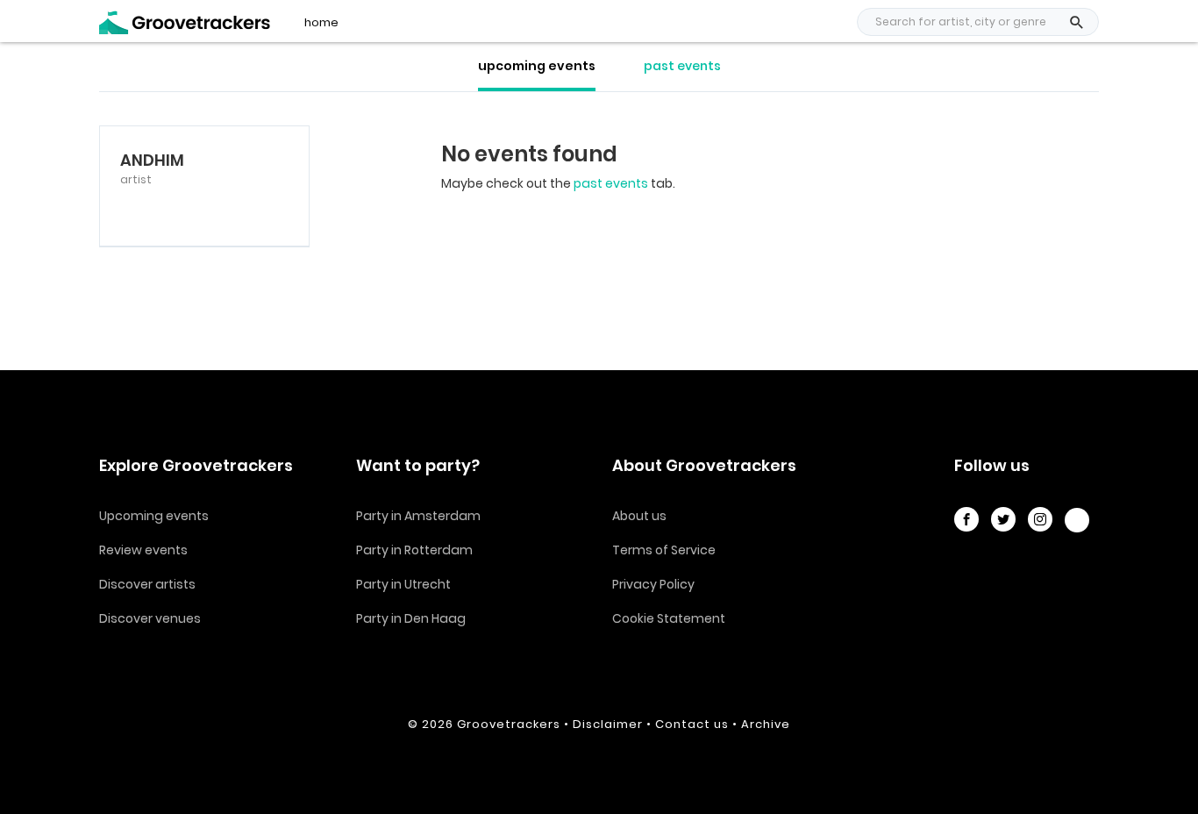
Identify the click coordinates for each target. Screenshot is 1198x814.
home (321, 23)
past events (682, 66)
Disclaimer (608, 724)
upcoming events (536, 66)
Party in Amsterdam (418, 516)
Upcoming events (154, 516)
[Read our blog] (1077, 520)
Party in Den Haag (411, 618)
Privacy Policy (653, 584)
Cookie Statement (668, 618)
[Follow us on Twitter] (1003, 519)
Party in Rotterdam (414, 550)
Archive (765, 724)
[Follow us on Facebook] (966, 519)
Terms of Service (664, 550)
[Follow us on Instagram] (1040, 519)
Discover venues (150, 618)
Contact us (692, 724)
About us (639, 516)
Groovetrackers (508, 724)
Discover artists (147, 584)
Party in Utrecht (403, 584)
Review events (143, 550)
